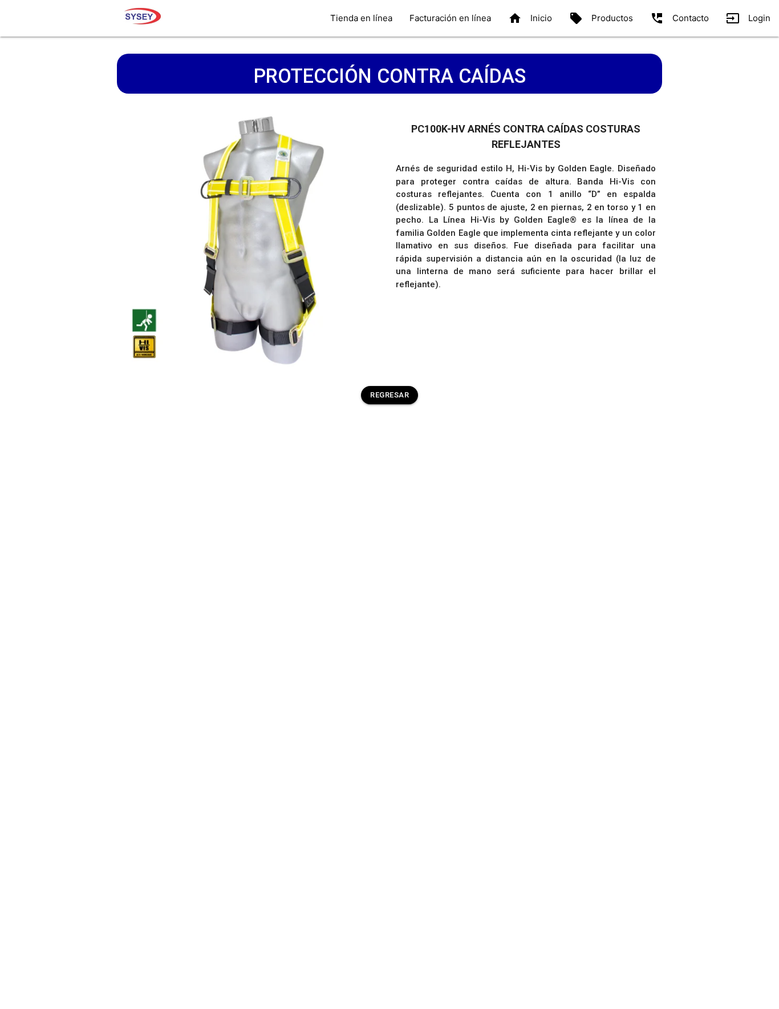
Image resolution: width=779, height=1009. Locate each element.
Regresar (389, 395)
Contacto (679, 18)
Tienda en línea (361, 18)
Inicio (530, 18)
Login (748, 18)
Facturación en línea (450, 18)
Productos (601, 18)
